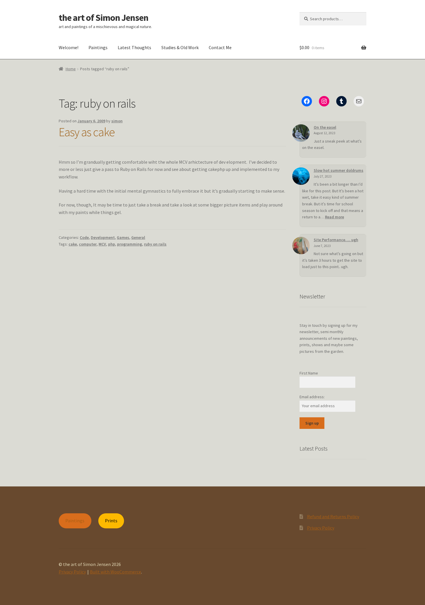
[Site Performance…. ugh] (301, 245)
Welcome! (68, 47)
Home (71, 68)
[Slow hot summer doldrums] (301, 176)
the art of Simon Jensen (103, 17)
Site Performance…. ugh (336, 239)
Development (103, 237)
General (138, 237)
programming (129, 244)
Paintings (98, 47)
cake (73, 244)
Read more (334, 217)
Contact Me (220, 47)
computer (88, 244)
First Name (309, 373)
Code (84, 237)
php (111, 244)
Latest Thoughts (134, 47)
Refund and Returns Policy (333, 516)
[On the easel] (301, 133)
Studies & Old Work (180, 47)
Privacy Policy (320, 528)
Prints (111, 520)
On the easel (325, 127)
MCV (102, 244)
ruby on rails (155, 244)
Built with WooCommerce (115, 572)
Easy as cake (87, 131)
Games (123, 237)
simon (117, 120)
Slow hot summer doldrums (338, 170)
